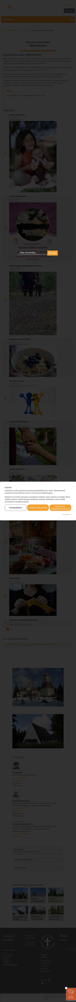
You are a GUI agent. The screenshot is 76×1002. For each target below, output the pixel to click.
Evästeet (67, 514)
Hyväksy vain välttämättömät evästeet (60, 507)
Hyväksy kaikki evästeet (38, 508)
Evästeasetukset (15, 508)
